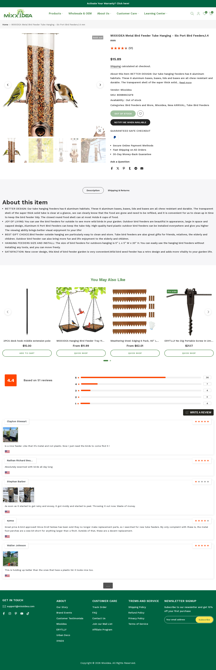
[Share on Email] (141, 168)
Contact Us (98, 618)
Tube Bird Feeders (197, 105)
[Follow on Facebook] (3, 613)
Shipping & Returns (119, 190)
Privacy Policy (136, 618)
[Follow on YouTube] (21, 613)
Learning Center (154, 13)
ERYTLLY (61, 629)
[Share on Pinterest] (123, 168)
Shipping (115, 66)
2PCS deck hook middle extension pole (26, 340)
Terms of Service (138, 624)
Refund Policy (136, 612)
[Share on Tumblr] (129, 168)
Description (93, 190)
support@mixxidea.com (20, 606)
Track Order (99, 607)
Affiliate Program (102, 629)
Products (55, 13)
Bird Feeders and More (139, 105)
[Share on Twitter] (117, 168)
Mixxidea (126, 89)
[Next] (100, 85)
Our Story (62, 607)
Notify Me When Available (130, 122)
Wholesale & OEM (80, 13)
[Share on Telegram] (135, 168)
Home (5, 25)
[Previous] (8, 85)
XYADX (60, 640)
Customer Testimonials (69, 618)
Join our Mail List (102, 624)
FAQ (94, 612)
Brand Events (64, 612)
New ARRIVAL (176, 105)
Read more (185, 82)
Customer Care (127, 13)
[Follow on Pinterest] (15, 613)
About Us (103, 13)
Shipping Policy (137, 607)
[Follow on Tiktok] (27, 613)
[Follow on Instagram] (9, 613)
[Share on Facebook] (111, 168)
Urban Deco (63, 635)
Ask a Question (120, 161)
